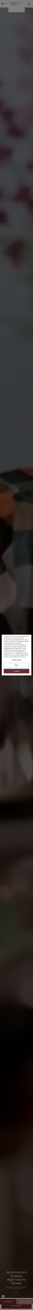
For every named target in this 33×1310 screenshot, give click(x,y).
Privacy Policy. (7, 648)
